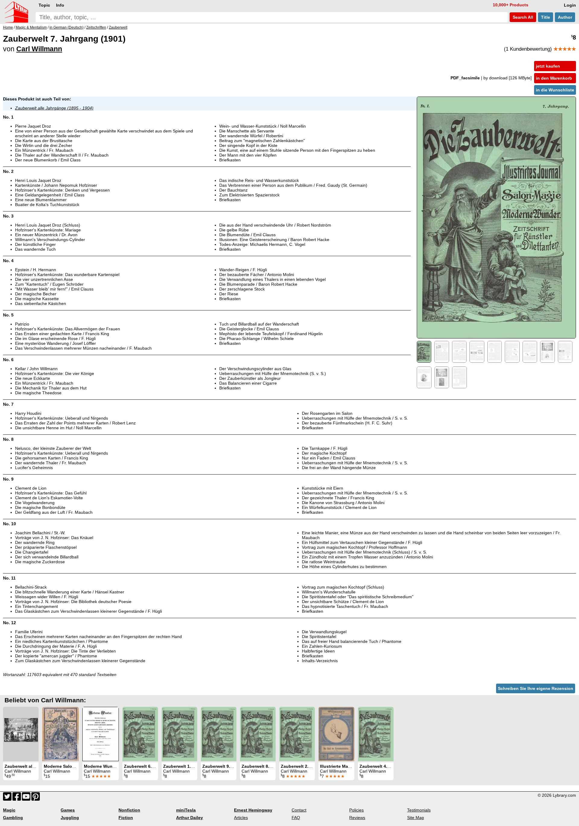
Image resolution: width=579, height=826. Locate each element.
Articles (241, 817)
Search (522, 17)
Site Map (415, 817)
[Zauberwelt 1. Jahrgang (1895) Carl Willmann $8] (179, 734)
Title (545, 17)
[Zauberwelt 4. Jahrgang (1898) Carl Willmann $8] (376, 734)
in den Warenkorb (554, 78)
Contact (299, 810)
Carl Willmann (39, 49)
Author (565, 17)
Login (570, 5)
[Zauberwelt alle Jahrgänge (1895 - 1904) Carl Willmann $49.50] (21, 734)
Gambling (13, 817)
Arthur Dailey (189, 817)
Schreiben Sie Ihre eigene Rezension (535, 688)
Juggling (70, 817)
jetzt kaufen (548, 66)
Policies (356, 810)
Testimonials (419, 810)
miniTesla (186, 810)
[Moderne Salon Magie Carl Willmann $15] (60, 734)
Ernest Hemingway (253, 810)
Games (68, 810)
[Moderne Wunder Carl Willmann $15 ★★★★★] (100, 734)
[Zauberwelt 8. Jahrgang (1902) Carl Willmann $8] (258, 734)
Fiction (126, 817)
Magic (9, 810)
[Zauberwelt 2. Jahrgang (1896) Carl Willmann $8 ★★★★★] (297, 734)
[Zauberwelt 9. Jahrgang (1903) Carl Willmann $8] (218, 734)
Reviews (357, 817)
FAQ (296, 817)
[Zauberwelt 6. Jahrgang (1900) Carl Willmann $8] (140, 734)
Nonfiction (129, 810)
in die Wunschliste (555, 89)
